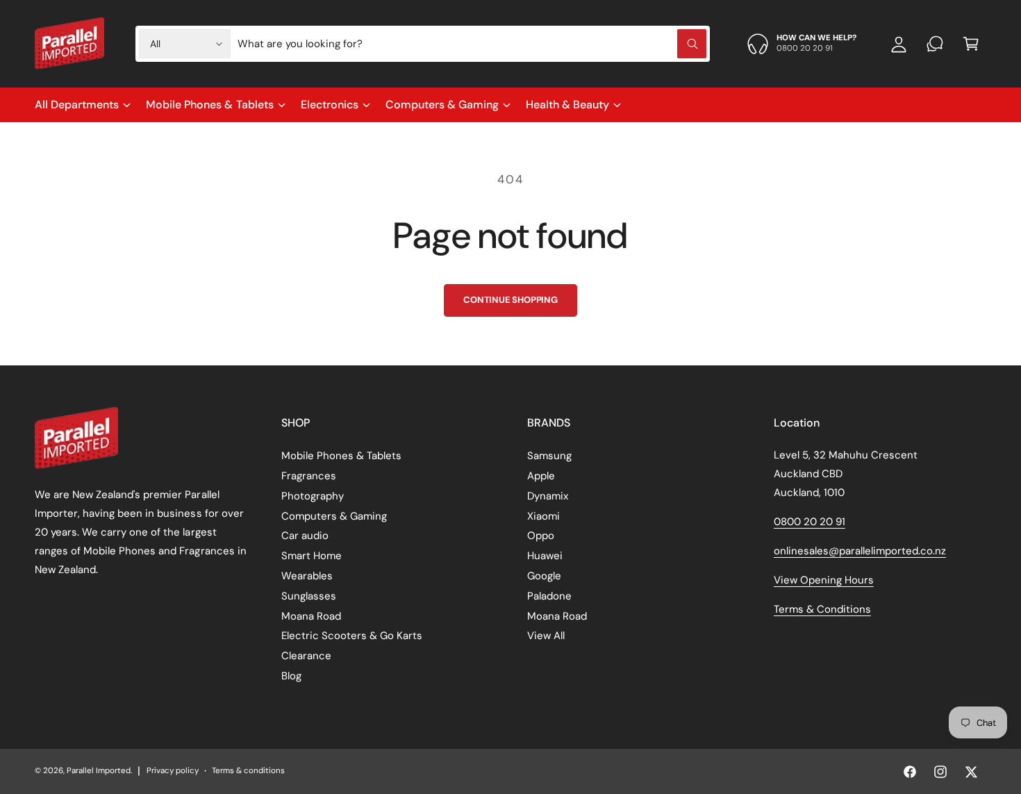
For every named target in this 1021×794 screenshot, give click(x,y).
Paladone (549, 596)
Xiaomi (543, 516)
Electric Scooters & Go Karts (351, 636)
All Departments (77, 104)
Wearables (307, 576)
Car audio (305, 536)
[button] (971, 44)
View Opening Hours (824, 580)
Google (544, 576)
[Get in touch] (935, 44)
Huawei (545, 556)
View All (546, 636)
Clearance (306, 656)
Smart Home (311, 556)
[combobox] (472, 44)
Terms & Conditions (822, 609)
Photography (312, 496)
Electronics (329, 104)
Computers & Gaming (442, 104)
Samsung (549, 456)
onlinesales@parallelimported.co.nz (860, 551)
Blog (291, 676)
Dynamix (547, 496)
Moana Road (311, 616)
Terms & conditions (248, 771)
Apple (541, 476)
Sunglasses (308, 596)
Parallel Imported (99, 771)
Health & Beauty (567, 104)
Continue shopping (510, 300)
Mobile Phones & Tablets (209, 104)
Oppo (540, 536)
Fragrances (308, 476)
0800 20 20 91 (809, 522)
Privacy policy (173, 771)
